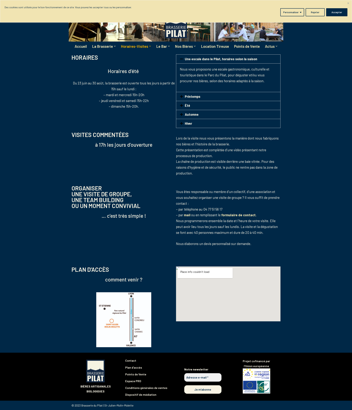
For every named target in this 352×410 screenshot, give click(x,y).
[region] (176, 11)
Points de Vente (247, 46)
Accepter (336, 12)
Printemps (192, 96)
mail (187, 215)
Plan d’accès (133, 367)
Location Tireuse (215, 46)
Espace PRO (133, 381)
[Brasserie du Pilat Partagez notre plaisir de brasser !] (176, 24)
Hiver (188, 123)
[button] (115, 46)
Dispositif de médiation (140, 394)
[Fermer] (348, 3)
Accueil (81, 46)
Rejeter (315, 12)
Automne (192, 114)
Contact (130, 360)
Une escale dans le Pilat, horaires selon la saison (221, 59)
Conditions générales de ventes (146, 387)
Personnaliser (291, 12)
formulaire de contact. (238, 215)
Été (187, 105)
